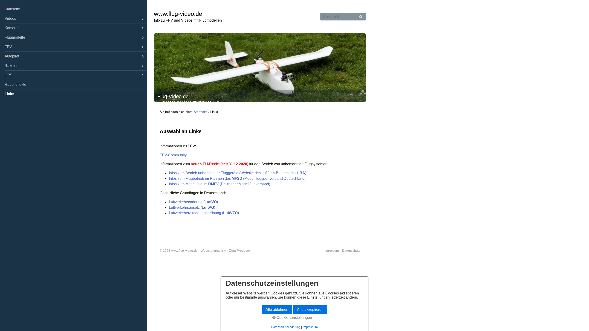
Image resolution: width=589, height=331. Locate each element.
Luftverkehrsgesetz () (192, 207)
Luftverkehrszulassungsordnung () (204, 213)
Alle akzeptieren (310, 309)
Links (9, 94)
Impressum (331, 250)
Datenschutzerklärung (285, 327)
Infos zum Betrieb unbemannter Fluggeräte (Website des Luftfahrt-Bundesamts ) (237, 173)
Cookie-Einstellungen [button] (294, 318)
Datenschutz (351, 250)
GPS (8, 75)
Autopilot (12, 56)
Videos (10, 18)
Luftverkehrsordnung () (193, 202)
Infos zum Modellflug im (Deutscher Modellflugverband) (219, 184)
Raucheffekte (15, 84)
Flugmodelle (15, 37)
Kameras (12, 28)
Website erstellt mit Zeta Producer (225, 250)
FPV (8, 47)
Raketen (11, 66)
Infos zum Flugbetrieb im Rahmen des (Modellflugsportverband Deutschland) (237, 178)
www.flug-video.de (178, 14)
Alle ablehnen (277, 309)
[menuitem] (73, 9)
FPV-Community (173, 155)
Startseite (12, 9)
